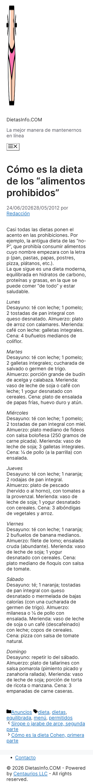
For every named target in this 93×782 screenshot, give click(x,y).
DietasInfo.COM (24, 119)
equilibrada (18, 717)
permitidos (61, 717)
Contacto (25, 757)
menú (40, 717)
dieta (43, 712)
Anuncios (21, 712)
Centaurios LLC (30, 773)
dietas (59, 712)
